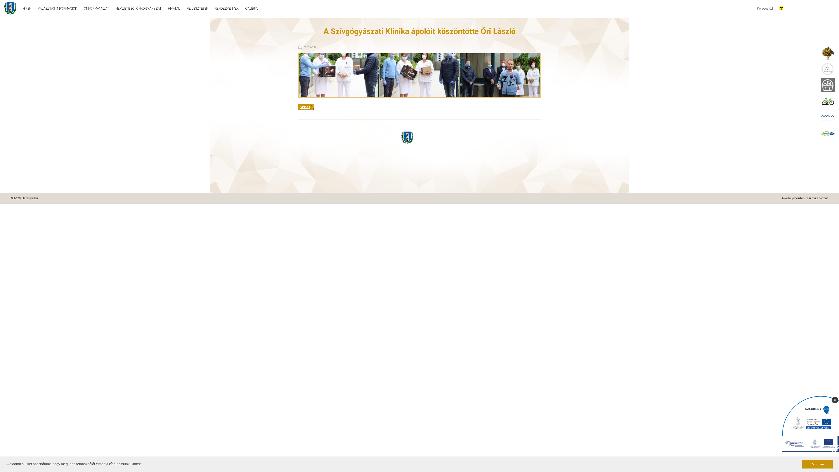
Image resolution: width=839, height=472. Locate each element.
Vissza (305, 107)
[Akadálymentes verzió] (781, 8)
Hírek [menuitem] (27, 8)
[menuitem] (828, 53)
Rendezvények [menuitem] (227, 8)
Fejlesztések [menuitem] (197, 8)
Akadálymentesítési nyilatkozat (805, 198)
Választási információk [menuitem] (57, 8)
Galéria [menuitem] (251, 8)
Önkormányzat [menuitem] (96, 8)
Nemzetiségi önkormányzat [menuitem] (138, 8)
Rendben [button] (817, 464)
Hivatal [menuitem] (174, 8)
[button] (143, 464)
